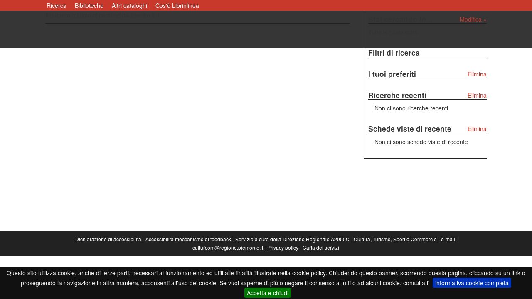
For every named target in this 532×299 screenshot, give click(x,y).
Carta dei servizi (321, 247)
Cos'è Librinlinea (177, 5)
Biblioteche (89, 5)
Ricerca (56, 5)
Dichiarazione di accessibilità (108, 239)
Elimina (477, 74)
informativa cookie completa (472, 283)
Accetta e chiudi (267, 293)
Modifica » (473, 19)
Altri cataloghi (129, 5)
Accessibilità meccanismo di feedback (188, 239)
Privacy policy (282, 247)
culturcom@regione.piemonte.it (227, 247)
